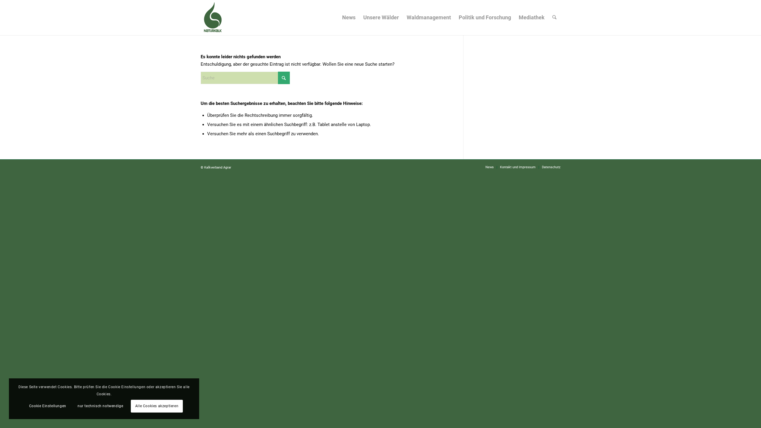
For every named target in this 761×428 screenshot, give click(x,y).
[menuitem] (348, 17)
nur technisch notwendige (100, 406)
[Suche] (554, 17)
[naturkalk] (212, 17)
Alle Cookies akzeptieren (156, 406)
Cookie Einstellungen (47, 406)
